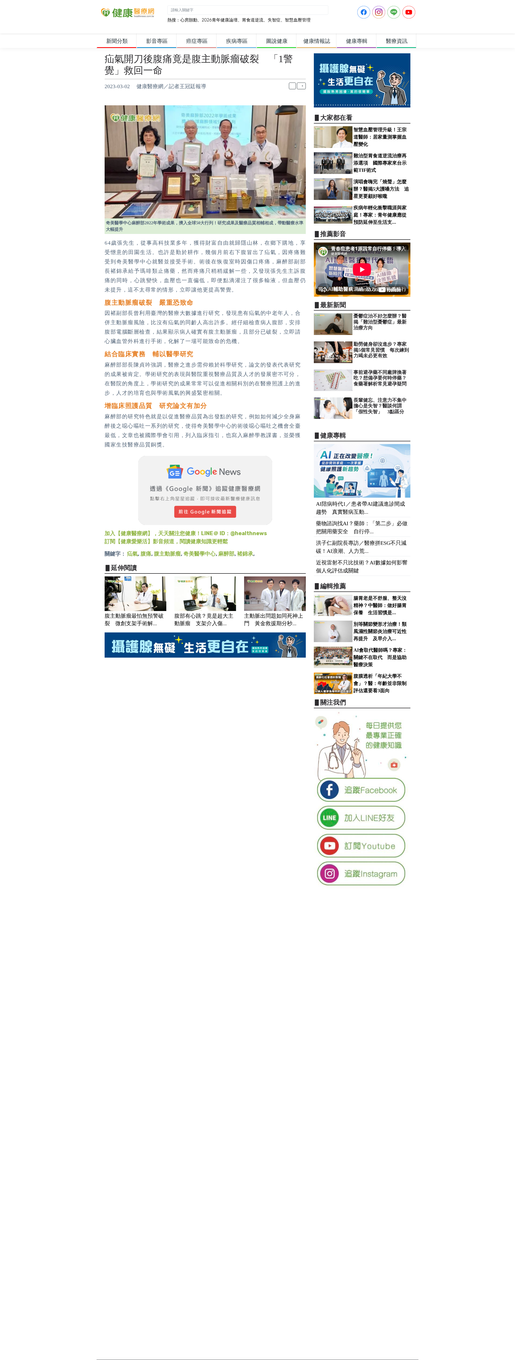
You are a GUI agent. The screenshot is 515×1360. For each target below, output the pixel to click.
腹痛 (146, 553)
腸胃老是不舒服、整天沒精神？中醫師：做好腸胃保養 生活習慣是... (380, 605)
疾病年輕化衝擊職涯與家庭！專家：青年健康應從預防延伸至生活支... (380, 215)
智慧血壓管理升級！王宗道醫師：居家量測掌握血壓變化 (380, 137)
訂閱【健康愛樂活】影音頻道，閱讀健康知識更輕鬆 (166, 541)
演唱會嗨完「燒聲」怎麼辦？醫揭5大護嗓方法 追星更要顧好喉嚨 (381, 189)
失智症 (274, 20)
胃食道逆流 (252, 20)
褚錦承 (245, 553)
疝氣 (132, 553)
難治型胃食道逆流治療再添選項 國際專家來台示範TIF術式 (380, 163)
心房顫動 (188, 20)
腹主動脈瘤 (167, 553)
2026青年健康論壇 (220, 20)
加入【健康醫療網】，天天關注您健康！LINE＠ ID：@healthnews (186, 533)
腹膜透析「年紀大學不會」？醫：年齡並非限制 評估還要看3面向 (382, 683)
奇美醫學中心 (199, 553)
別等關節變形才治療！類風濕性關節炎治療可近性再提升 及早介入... (380, 631)
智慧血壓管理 (298, 20)
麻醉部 (226, 553)
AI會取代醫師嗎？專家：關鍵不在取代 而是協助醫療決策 (380, 657)
